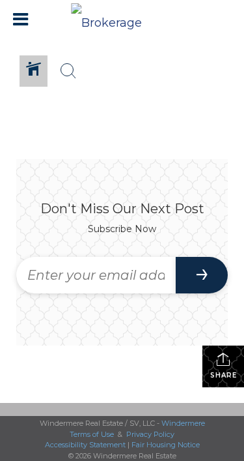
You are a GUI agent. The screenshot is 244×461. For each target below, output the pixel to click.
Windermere (183, 423)
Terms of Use (92, 434)
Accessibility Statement (85, 444)
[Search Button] (68, 71)
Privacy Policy (150, 434)
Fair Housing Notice (165, 444)
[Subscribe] (202, 275)
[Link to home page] (122, 19)
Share (223, 375)
